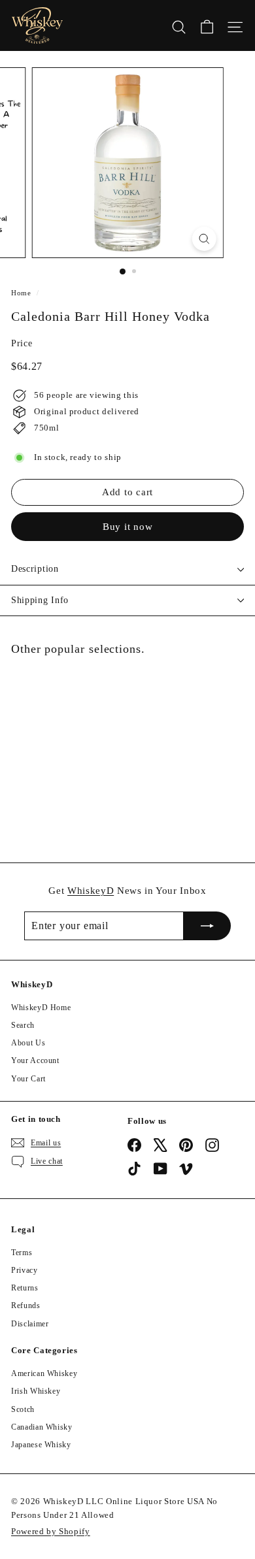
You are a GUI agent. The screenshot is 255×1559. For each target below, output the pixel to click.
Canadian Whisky (42, 1427)
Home (21, 293)
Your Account (35, 1060)
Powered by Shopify (50, 1531)
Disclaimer (30, 1323)
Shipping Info (40, 600)
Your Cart (28, 1078)
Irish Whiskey (35, 1391)
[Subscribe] (207, 925)
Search (23, 1025)
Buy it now (128, 526)
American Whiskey (44, 1373)
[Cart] (207, 25)
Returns (25, 1287)
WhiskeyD (90, 890)
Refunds (26, 1305)
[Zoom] (204, 239)
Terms (21, 1252)
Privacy (24, 1270)
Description (35, 569)
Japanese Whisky (41, 1444)
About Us (28, 1042)
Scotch (23, 1409)
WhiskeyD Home (41, 1007)
